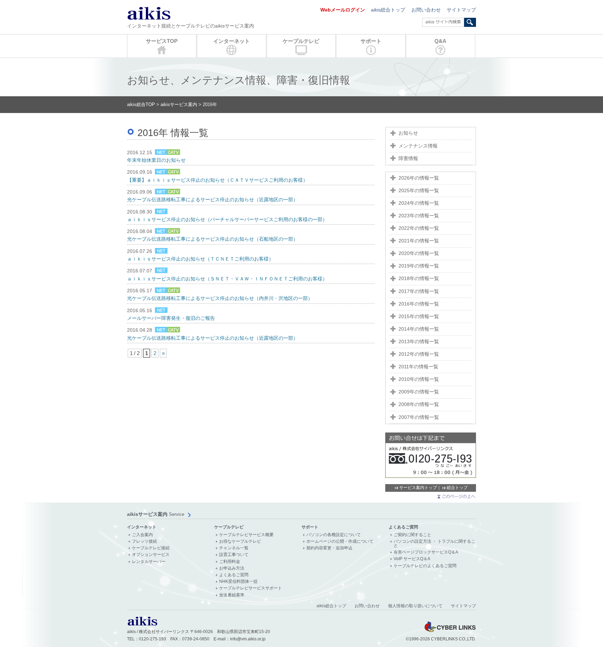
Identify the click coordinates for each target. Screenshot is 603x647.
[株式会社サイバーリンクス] (450, 631)
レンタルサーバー (148, 561)
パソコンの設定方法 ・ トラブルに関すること (434, 543)
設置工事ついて (233, 554)
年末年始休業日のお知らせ (156, 160)
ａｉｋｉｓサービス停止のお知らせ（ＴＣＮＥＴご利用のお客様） (200, 259)
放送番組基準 (231, 595)
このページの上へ (456, 496)
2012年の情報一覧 (419, 354)
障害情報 (408, 158)
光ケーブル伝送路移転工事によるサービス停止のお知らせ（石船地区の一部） (212, 239)
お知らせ (408, 133)
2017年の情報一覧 (419, 291)
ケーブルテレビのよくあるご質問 (425, 566)
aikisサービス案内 (179, 104)
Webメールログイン (342, 10)
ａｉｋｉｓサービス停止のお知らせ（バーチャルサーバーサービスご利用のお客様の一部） (227, 219)
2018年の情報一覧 (419, 278)
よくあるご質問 (233, 575)
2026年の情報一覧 (419, 178)
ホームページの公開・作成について (339, 541)
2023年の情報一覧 (419, 215)
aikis (149, 13)
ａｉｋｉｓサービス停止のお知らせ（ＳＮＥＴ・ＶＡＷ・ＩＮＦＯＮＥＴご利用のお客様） (227, 278)
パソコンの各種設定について (333, 535)
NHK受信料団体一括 (238, 581)
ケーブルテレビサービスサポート (250, 588)
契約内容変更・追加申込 (329, 548)
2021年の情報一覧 (419, 240)
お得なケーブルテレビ (240, 541)
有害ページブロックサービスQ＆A (426, 552)
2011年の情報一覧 (418, 366)
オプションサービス (151, 554)
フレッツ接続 (144, 541)
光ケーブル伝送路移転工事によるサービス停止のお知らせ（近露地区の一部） (212, 199)
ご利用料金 (229, 561)
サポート (370, 41)
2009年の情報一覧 (419, 391)
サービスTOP (162, 41)
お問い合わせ (426, 10)
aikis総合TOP (141, 104)
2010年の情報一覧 (419, 379)
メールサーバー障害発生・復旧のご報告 (171, 318)
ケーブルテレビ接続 (151, 548)
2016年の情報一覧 (419, 304)
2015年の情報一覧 (419, 316)
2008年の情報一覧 (419, 404)
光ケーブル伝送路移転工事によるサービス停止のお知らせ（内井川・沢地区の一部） (220, 298)
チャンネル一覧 (233, 548)
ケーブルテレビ (301, 41)
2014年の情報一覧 (419, 329)
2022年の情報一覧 (419, 228)
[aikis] (142, 624)
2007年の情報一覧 (419, 417)
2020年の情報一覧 (419, 253)
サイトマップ (461, 10)
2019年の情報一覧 (419, 266)
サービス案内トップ (418, 487)
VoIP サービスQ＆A (412, 559)
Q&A (440, 41)
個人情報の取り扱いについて (415, 605)
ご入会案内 (142, 535)
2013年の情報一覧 (419, 341)
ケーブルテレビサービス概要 (246, 535)
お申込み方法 (231, 568)
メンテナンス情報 (418, 146)
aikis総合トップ (388, 10)
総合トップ (457, 487)
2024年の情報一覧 (419, 203)
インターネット (231, 41)
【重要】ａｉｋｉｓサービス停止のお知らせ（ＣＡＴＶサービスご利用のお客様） (217, 180)
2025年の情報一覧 (419, 190)
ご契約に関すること (412, 535)
